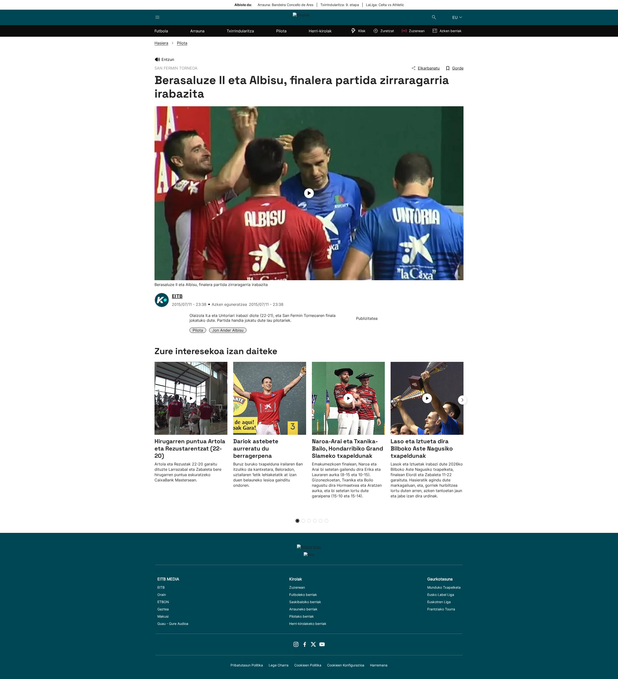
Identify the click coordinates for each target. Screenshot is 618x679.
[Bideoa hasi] (309, 193)
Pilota (198, 330)
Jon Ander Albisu (227, 330)
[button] (462, 400)
